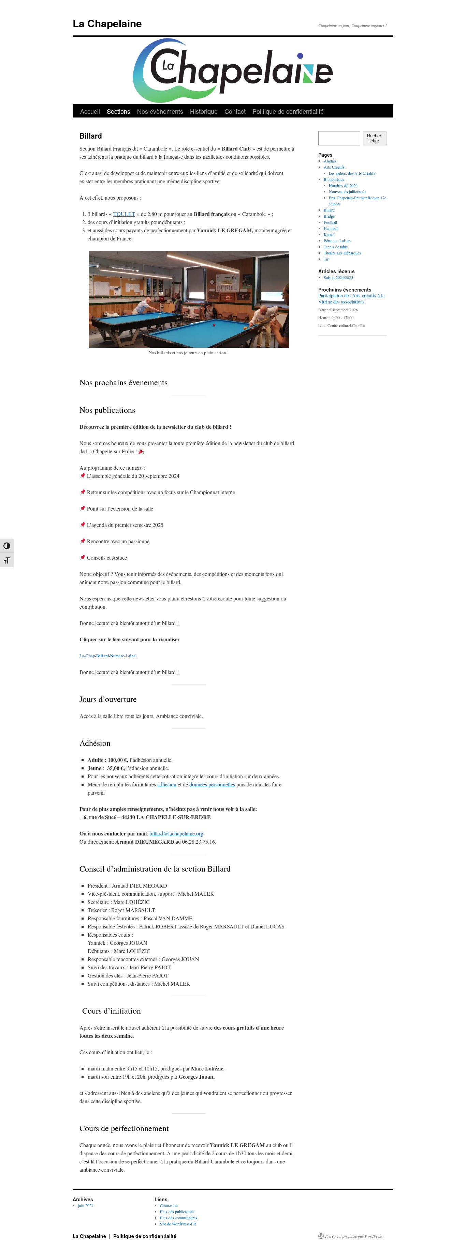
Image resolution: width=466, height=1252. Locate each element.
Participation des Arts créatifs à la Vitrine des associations (351, 298)
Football (330, 222)
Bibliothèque (334, 179)
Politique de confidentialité (288, 111)
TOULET (124, 213)
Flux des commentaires (178, 1217)
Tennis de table (336, 246)
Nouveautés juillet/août (347, 191)
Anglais (330, 160)
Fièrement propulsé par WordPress (354, 1236)
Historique (204, 111)
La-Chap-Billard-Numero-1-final (108, 656)
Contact (235, 111)
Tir (326, 259)
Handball (331, 228)
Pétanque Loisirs (337, 240)
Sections (118, 111)
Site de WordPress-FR (178, 1223)
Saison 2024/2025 (338, 277)
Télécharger (154, 656)
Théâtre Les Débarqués (342, 252)
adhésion (166, 784)
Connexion (169, 1205)
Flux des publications (177, 1211)
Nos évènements (160, 111)
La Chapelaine (107, 23)
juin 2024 (85, 1205)
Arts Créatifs (334, 167)
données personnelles (212, 784)
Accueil (90, 111)
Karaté (329, 234)
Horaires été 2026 (343, 185)
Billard (329, 210)
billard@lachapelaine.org (176, 833)
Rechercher (374, 138)
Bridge (329, 216)
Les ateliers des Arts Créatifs (352, 173)
